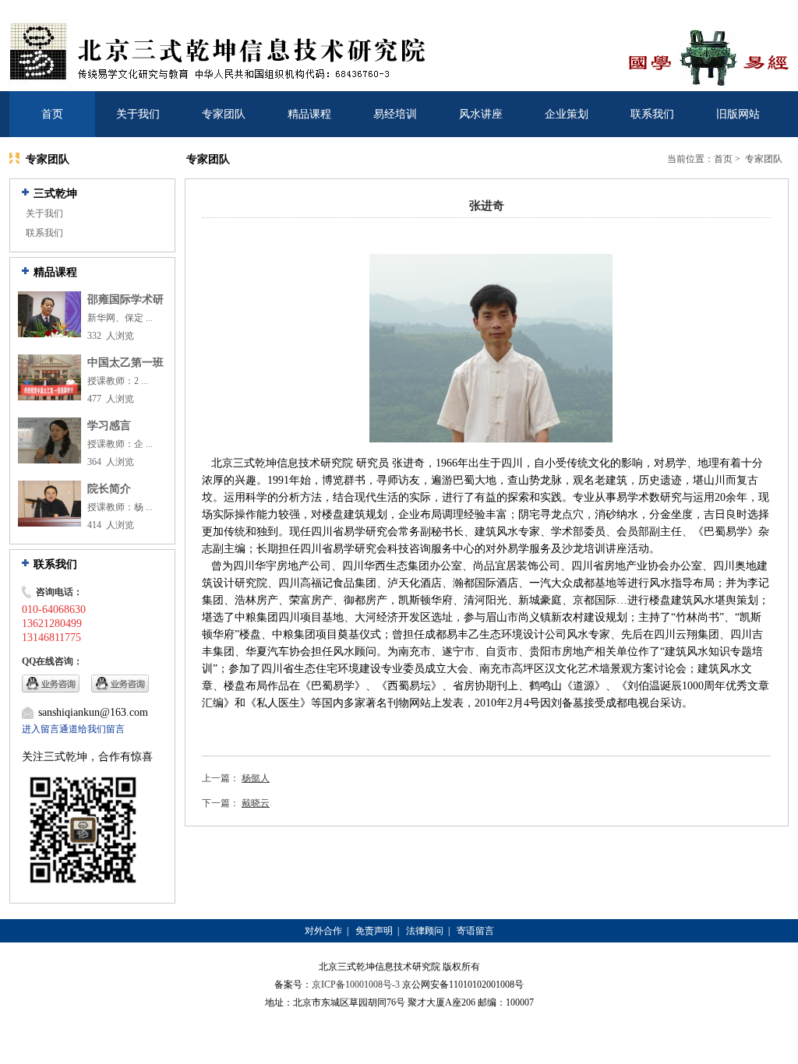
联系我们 (652, 114)
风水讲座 (481, 114)
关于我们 (138, 114)
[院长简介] (49, 523)
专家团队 (223, 114)
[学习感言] (49, 460)
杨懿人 (256, 778)
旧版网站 (738, 114)
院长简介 (109, 489)
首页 (52, 114)
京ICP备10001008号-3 (356, 984)
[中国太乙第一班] (49, 397)
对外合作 (323, 930)
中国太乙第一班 (125, 362)
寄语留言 (475, 930)
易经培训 (395, 114)
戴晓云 (256, 803)
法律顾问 (424, 930)
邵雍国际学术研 (125, 299)
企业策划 (566, 114)
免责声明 (374, 930)
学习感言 (109, 426)
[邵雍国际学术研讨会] (49, 334)
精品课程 (309, 114)
